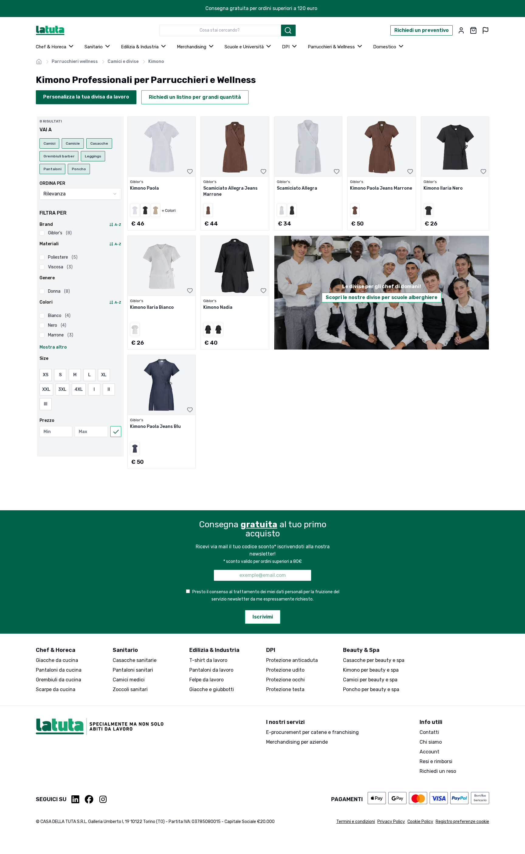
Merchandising (191, 47)
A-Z (118, 224)
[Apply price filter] (115, 431)
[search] (288, 30)
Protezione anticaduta (292, 660)
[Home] (39, 62)
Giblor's (60, 233)
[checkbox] (41, 233)
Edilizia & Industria (140, 47)
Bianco (59, 315)
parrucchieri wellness (75, 61)
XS (45, 374)
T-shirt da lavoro (208, 660)
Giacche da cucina (57, 660)
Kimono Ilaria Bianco (152, 307)
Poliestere (62, 257)
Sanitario (93, 47)
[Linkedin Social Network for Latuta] (75, 799)
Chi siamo (431, 742)
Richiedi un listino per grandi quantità (195, 97)
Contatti (429, 732)
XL (104, 374)
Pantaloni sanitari (133, 670)
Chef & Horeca (51, 47)
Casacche (99, 143)
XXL (46, 389)
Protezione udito (285, 670)
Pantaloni (52, 169)
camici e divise (123, 61)
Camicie (73, 143)
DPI (286, 47)
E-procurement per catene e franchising (312, 732)
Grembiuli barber (58, 156)
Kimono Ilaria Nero (443, 188)
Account (429, 752)
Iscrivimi (262, 617)
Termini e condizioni (355, 821)
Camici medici (129, 680)
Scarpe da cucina (55, 689)
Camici (49, 143)
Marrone (60, 335)
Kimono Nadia (217, 307)
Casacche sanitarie (134, 660)
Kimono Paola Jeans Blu (155, 426)
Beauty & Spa (361, 650)
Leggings (93, 156)
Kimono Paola (144, 188)
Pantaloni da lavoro (211, 670)
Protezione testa (285, 689)
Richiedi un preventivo (421, 30)
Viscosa (60, 267)
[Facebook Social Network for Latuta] (89, 799)
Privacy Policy (391, 821)
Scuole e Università (244, 47)
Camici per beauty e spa (370, 680)
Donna (59, 291)
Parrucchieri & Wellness (331, 47)
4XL (78, 389)
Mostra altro (53, 347)
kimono (156, 61)
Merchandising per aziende (297, 742)
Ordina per (52, 183)
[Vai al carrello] (473, 30)
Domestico (384, 47)
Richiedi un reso (438, 771)
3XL (62, 389)
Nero (57, 325)
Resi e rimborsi (436, 761)
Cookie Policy (420, 821)
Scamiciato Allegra (297, 188)
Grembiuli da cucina (58, 680)
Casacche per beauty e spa (373, 660)
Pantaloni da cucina (58, 670)
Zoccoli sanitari (130, 689)
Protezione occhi (285, 680)
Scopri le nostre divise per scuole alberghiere (381, 297)
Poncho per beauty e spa (371, 689)
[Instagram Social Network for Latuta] (103, 799)
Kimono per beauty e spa (371, 670)
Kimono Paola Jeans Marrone (381, 188)
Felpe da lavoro (206, 680)
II (109, 389)
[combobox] (220, 30)
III (45, 404)
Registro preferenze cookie (462, 821)
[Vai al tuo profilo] (461, 30)
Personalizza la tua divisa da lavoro (86, 97)
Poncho (79, 169)
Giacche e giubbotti (211, 689)
